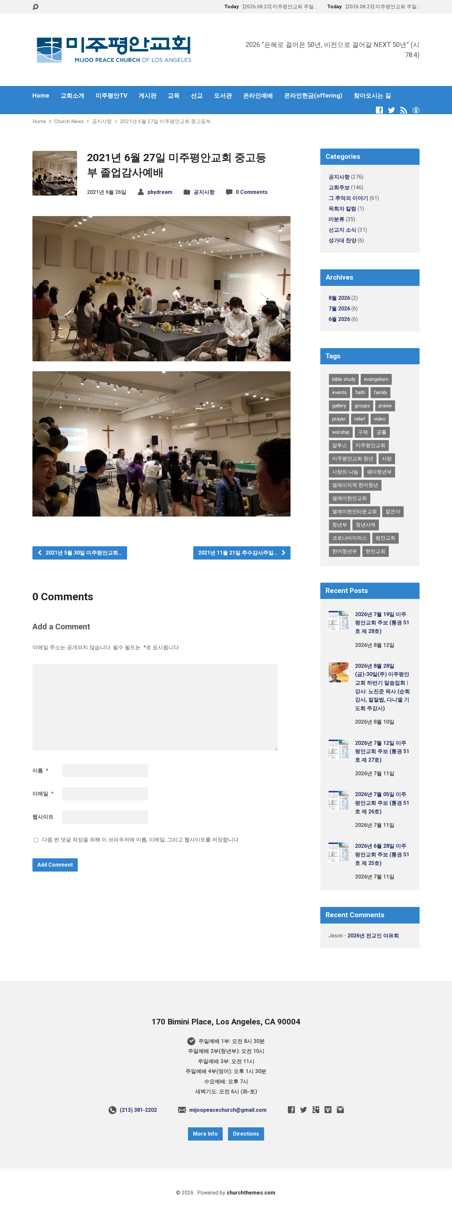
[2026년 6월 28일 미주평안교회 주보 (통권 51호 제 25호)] (338, 858)
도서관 (223, 96)
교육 (174, 96)
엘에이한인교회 (349, 498)
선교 (197, 96)
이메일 (43, 793)
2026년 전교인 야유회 (373, 935)
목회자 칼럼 (342, 208)
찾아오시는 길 (372, 96)
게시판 (148, 96)
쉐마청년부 (379, 472)
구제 (363, 432)
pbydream (160, 192)
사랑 (387, 459)
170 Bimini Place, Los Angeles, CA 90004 (226, 1021)
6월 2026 (339, 319)
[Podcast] (416, 110)
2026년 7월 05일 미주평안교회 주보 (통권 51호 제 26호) (382, 802)
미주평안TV (111, 96)
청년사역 (366, 525)
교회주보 (339, 187)
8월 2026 (339, 298)
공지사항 (102, 121)
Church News (69, 121)
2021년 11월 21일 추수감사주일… (238, 553)
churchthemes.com (251, 1193)
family (380, 392)
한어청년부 (344, 551)
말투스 (339, 445)
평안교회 (385, 538)
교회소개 (72, 96)
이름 (40, 770)
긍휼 (381, 432)
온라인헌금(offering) (313, 96)
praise (385, 406)
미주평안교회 (370, 445)
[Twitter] (391, 110)
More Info (205, 1134)
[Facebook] (379, 110)
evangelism (376, 379)
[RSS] (403, 110)
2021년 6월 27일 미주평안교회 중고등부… (167, 121)
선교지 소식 (342, 230)
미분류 (336, 219)
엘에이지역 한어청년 (355, 485)
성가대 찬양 (342, 240)
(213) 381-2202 (138, 1110)
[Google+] (315, 1109)
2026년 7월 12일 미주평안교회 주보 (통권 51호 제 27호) (382, 751)
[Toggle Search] (35, 7)
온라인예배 (258, 96)
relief (359, 419)
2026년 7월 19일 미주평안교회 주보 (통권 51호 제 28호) (382, 622)
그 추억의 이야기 (348, 198)
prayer (339, 419)
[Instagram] (340, 1109)
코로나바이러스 (349, 538)
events (339, 392)
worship (340, 432)
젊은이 (392, 512)
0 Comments (252, 192)
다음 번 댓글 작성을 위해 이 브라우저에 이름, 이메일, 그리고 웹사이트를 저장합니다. (141, 839)
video (379, 419)
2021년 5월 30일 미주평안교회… (83, 553)
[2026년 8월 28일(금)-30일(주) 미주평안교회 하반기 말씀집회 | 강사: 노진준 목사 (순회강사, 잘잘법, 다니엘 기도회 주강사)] (338, 678)
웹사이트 (43, 817)
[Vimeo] (328, 1109)
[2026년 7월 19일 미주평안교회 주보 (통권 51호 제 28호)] (338, 626)
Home (40, 96)
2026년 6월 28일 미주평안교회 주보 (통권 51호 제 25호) (382, 854)
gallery (339, 406)
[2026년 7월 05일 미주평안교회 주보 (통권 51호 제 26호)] (338, 806)
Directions (246, 1134)
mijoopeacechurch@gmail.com (228, 1110)
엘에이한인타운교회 (354, 512)
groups (362, 406)
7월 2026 (339, 308)
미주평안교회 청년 (352, 459)
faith (360, 392)
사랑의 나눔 (345, 472)
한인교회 (375, 551)
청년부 (339, 525)
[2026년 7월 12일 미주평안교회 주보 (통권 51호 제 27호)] (338, 754)
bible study (343, 379)
